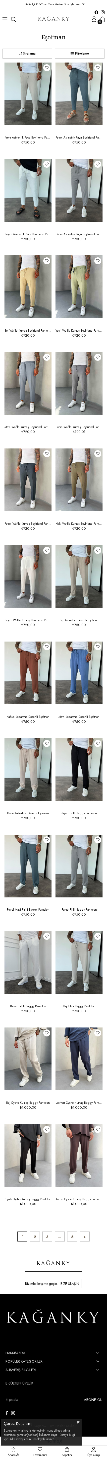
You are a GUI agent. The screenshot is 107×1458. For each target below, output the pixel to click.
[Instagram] (13, 1413)
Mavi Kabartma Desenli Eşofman (79, 717)
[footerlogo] (53, 1317)
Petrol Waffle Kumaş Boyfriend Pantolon (28, 523)
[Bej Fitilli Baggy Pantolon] (79, 962)
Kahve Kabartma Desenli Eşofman (28, 717)
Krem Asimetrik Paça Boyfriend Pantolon (28, 137)
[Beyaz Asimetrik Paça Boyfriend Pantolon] (28, 190)
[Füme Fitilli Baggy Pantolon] (79, 866)
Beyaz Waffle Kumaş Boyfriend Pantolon (28, 620)
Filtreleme (82, 53)
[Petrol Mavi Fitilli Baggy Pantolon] (28, 866)
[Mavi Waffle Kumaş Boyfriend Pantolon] (28, 383)
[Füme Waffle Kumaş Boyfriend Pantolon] (79, 383)
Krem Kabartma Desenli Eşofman (28, 813)
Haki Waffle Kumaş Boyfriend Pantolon (79, 523)
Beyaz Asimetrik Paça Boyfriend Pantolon (28, 234)
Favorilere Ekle (46, 67)
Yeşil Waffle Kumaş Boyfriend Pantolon (79, 330)
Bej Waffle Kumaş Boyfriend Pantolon (28, 330)
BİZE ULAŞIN (69, 1283)
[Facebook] (6, 1413)
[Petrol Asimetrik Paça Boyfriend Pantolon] (79, 94)
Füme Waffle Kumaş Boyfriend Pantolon (79, 427)
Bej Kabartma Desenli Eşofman (79, 620)
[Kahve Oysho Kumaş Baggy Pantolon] (79, 1155)
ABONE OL (93, 1399)
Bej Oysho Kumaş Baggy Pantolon (28, 1102)
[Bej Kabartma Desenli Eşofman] (79, 576)
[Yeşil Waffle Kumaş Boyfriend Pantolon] (79, 287)
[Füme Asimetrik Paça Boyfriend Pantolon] (79, 190)
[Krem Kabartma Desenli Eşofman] (28, 769)
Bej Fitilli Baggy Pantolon (79, 1006)
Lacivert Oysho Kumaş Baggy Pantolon (79, 1102)
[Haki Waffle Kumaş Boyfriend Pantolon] (79, 479)
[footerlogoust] (53, 1263)
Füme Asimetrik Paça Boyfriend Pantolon (79, 234)
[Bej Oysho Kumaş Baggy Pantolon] (28, 1059)
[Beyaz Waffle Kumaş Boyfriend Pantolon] (28, 576)
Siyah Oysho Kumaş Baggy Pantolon (28, 1199)
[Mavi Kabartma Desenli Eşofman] (79, 673)
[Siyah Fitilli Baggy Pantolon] (79, 769)
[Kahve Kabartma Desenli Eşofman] (28, 673)
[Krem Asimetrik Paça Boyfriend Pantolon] (28, 94)
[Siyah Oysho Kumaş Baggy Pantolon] (28, 1155)
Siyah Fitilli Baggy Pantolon (79, 813)
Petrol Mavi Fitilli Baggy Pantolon (28, 909)
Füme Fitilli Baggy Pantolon (79, 909)
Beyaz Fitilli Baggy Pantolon (28, 1006)
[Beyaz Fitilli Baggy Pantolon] (28, 962)
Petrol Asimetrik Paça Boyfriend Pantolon (79, 137)
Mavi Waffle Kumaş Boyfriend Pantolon (28, 427)
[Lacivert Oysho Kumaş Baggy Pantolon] (79, 1059)
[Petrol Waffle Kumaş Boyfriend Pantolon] (28, 479)
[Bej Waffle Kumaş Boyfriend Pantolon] (28, 287)
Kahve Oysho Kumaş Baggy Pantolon (79, 1199)
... (59, 1236)
